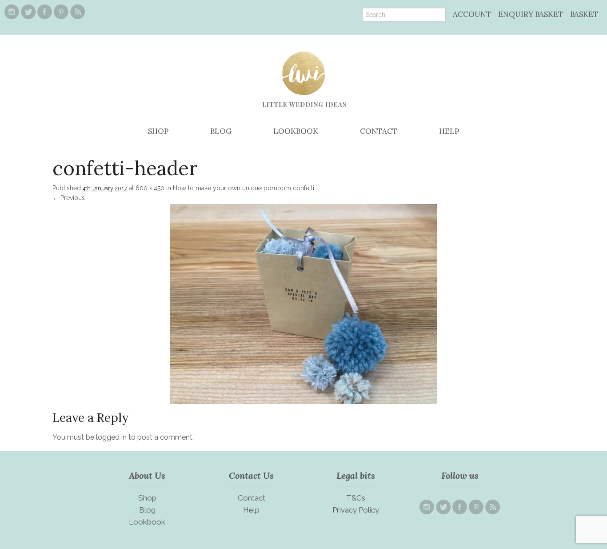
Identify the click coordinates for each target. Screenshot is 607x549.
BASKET (584, 14)
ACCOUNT (472, 14)
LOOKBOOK (295, 131)
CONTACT (378, 131)
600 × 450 (150, 188)
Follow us (460, 475)
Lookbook (147, 521)
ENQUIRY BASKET (530, 14)
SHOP (158, 131)
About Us (147, 475)
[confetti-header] (303, 401)
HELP (449, 131)
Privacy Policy (355, 509)
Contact (251, 497)
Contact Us (251, 475)
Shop (147, 497)
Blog (147, 509)
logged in (111, 437)
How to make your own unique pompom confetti (243, 188)
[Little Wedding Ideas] (304, 113)
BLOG (221, 131)
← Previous (68, 197)
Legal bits (355, 475)
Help (251, 509)
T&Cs (355, 497)
